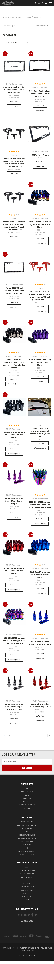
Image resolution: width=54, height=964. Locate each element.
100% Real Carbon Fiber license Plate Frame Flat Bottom (14, 90)
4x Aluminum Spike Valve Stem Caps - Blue (40, 643)
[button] (26, 25)
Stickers (27, 845)
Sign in (22, 805)
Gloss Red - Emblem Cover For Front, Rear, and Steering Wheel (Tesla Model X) (40, 296)
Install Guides (27, 792)
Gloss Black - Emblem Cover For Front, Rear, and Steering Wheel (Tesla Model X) (14, 162)
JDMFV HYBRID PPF (27, 877)
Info (27, 795)
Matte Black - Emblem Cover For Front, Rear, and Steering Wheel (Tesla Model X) (14, 226)
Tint (27, 832)
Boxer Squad (27, 897)
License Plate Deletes (27, 835)
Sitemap (27, 808)
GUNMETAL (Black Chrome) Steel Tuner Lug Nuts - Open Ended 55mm (14, 363)
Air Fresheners (27, 841)
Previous (4, 961)
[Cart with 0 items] (46, 3)
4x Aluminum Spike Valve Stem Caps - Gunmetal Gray (14, 707)
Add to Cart (14, 106)
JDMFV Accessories (27, 870)
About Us (27, 798)
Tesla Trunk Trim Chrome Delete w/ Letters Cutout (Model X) (40, 432)
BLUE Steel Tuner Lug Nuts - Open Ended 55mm (40, 574)
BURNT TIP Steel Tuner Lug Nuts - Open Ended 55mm (40, 224)
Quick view (14, 102)
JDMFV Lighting (27, 890)
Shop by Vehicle (27, 822)
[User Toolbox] (39, 3)
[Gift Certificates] (42, 3)
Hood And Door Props (27, 838)
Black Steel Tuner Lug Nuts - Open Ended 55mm (14, 435)
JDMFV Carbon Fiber (27, 874)
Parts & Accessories (27, 851)
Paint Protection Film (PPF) (27, 825)
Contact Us (27, 802)
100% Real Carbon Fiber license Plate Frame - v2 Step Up (40, 94)
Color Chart (27, 789)
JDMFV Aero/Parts (27, 887)
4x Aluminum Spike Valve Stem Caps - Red (40, 705)
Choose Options (40, 243)
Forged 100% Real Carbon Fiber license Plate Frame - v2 (14, 291)
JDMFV (27, 867)
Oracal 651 (27, 893)
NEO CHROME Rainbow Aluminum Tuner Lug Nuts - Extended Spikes (40, 505)
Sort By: (7, 42)
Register (31, 805)
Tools (27, 848)
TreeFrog (27, 884)
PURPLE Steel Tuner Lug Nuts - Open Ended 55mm (40, 362)
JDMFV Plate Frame (39, 155)
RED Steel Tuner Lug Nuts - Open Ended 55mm (14, 571)
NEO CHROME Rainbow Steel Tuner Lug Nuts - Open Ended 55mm (14, 641)
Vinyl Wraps (27, 828)
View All (27, 900)
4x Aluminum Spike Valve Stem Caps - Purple (14, 501)
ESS (27, 880)
